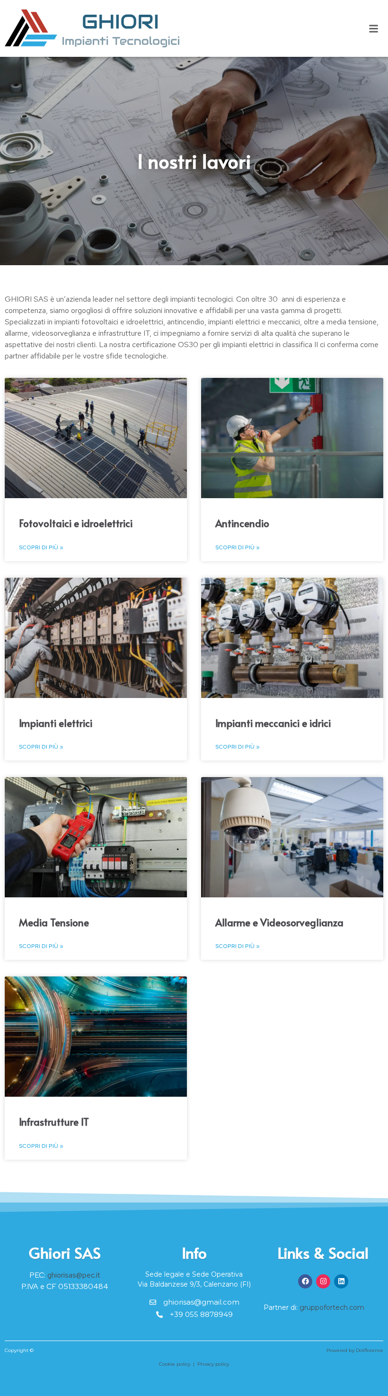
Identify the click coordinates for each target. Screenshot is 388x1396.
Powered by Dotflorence (354, 1350)
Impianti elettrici (55, 723)
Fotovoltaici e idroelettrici (75, 523)
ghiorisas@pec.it (73, 1275)
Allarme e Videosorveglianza (279, 922)
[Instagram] (323, 1281)
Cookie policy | (178, 1364)
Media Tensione (54, 922)
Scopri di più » (41, 547)
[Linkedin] (341, 1281)
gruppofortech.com (332, 1307)
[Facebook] (305, 1281)
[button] (373, 28)
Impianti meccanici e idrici (273, 723)
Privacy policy (213, 1364)
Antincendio (242, 523)
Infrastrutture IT (54, 1121)
